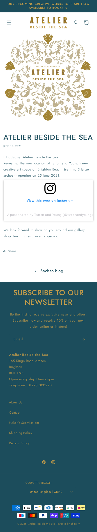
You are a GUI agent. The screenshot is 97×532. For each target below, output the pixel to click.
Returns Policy (19, 443)
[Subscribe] (83, 339)
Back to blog (51, 271)
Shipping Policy (20, 433)
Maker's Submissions (24, 422)
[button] (9, 23)
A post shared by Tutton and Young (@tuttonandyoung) (50, 214)
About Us (15, 402)
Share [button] (12, 251)
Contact (14, 412)
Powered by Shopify (68, 523)
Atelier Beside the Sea (41, 523)
